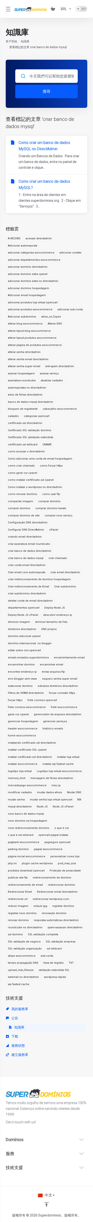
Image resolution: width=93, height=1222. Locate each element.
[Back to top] (46, 1204)
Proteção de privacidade (65, 870)
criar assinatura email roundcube (29, 544)
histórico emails (52, 728)
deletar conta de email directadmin (30, 600)
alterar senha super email (24, 366)
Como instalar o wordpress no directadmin (35, 487)
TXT (71, 962)
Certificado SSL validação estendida (30, 437)
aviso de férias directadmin (25, 394)
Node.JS (42, 806)
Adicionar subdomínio (22, 316)
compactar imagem (20, 501)
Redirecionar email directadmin (57, 891)
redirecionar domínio (61, 884)
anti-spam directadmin (59, 366)
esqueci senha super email (59, 678)
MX (79, 799)
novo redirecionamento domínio (28, 828)
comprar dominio (19, 508)
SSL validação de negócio (24, 941)
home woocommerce (22, 735)
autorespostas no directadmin (27, 387)
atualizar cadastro (52, 380)
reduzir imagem (18, 906)
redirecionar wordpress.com (51, 899)
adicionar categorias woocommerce (31, 252)
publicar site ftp (18, 877)
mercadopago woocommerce (27, 785)
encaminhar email (51, 664)
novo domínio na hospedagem (27, 820)
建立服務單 (19, 1055)
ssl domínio (15, 934)
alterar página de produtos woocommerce (35, 345)
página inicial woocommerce (26, 856)
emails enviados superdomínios (28, 657)
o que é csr (61, 828)
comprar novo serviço (58, 515)
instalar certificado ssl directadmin (30, 757)
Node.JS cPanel (63, 806)
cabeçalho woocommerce (60, 408)
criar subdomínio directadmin (27, 593)
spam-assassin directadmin (65, 927)
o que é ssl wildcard (20, 835)
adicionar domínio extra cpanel (27, 274)
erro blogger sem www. (22, 678)
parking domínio (18, 849)
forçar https (15, 700)
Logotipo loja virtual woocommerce (59, 771)
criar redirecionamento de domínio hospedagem (39, 579)
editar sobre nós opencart (24, 650)
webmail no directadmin (23, 977)
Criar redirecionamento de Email (28, 586)
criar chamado (57, 558)
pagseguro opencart (57, 842)
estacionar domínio (20, 686)
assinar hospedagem (21, 373)
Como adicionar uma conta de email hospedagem (40, 458)
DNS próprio (49, 629)
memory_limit (16, 778)
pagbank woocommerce (23, 842)
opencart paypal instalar (53, 835)
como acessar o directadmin (26, 451)
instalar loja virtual (68, 757)
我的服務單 (19, 1009)
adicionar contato (70, 252)
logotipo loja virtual (20, 771)
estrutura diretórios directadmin (58, 686)
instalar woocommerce (22, 764)
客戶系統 (11, 41)
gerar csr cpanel (18, 714)
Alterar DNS (55, 323)
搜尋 (46, 91)
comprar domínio (49, 501)
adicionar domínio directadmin (27, 266)
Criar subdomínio (65, 586)
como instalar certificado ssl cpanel (31, 479)
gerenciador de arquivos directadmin (57, 714)
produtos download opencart (26, 870)
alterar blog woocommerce (25, 323)
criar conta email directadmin (27, 565)
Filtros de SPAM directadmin (26, 693)
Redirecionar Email (20, 891)
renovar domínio (18, 920)
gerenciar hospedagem (23, 721)
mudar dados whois (49, 792)
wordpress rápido (55, 977)
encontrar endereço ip (22, 671)
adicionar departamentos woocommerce (34, 259)
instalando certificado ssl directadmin (32, 742)
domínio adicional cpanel (24, 636)
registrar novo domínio (22, 913)
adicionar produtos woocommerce (30, 309)
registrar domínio (63, 906)
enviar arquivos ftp (53, 671)
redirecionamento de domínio (52, 877)
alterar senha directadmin (24, 352)
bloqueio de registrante (23, 408)
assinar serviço (49, 373)
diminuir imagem (19, 622)
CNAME (47, 444)
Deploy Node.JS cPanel (23, 615)
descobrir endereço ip (57, 615)
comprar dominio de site (24, 515)
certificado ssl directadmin (25, 423)
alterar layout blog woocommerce (29, 330)
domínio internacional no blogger (30, 643)
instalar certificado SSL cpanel (27, 749)
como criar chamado (21, 465)
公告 (14, 1018)
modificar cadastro (20, 792)
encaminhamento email (69, 657)
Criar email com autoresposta (26, 572)
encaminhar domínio (21, 664)
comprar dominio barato (50, 508)
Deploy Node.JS (54, 607)
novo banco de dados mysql (26, 813)
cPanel (53, 529)
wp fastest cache (18, 984)
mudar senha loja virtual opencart (51, 799)
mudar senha (16, 799)
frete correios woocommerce (27, 707)
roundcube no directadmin (25, 927)
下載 (14, 1036)
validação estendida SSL (54, 970)
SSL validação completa (43, 934)
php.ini (12, 863)
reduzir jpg (40, 906)
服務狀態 (18, 1045)
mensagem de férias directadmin (51, 778)
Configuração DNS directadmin (27, 522)
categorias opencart (36, 416)
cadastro (13, 416)
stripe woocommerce (22, 955)
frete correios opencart (42, 700)
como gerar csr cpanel (22, 472)
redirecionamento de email (25, 884)
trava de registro (53, 962)
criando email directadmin (25, 536)
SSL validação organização (25, 948)
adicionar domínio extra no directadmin (33, 281)
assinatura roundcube (22, 380)
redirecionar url (18, 899)
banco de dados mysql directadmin (30, 401)
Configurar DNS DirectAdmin (26, 529)
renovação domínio (54, 913)
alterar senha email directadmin (28, 359)
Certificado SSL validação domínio (29, 430)
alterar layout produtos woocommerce (32, 337)
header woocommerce (22, 728)
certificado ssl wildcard (22, 444)
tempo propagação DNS (23, 962)
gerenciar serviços (55, 721)
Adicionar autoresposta (22, 245)
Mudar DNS (74, 792)
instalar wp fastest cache (58, 764)
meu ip (56, 785)
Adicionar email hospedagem (27, 295)
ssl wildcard (54, 948)
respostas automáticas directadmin (56, 920)
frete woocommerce (64, 707)
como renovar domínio (22, 494)
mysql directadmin (20, 806)
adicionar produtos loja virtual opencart (32, 302)
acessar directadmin (39, 238)
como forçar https (51, 465)
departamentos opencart (23, 607)
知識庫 (25, 41)
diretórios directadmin (22, 629)
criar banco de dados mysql (25, 558)
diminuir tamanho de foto (51, 622)
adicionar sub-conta (70, 309)
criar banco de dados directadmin (29, 550)
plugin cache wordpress (37, 863)
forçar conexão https (62, 693)
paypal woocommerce (48, 849)
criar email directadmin (65, 572)
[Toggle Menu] (7, 9)
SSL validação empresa (60, 941)
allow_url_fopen (51, 316)
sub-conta (47, 955)
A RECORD (14, 238)
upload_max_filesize (21, 970)
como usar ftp (51, 494)
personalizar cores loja (64, 856)
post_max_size (67, 863)
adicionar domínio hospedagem (28, 288)
